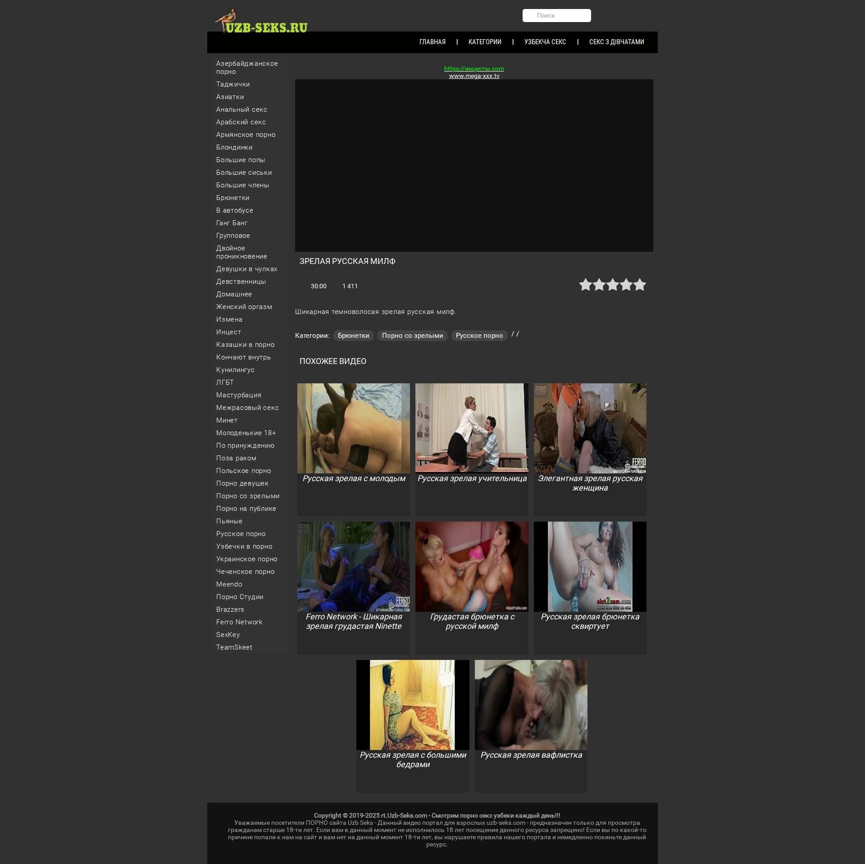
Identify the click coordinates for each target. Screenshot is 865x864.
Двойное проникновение (242, 252)
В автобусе (235, 210)
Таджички (233, 84)
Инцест (228, 332)
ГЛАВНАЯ (432, 42)
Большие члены (242, 185)
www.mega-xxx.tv (474, 75)
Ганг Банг (232, 223)
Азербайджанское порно (247, 67)
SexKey (228, 635)
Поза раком (236, 458)
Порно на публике (246, 509)
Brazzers (230, 609)
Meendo (229, 584)
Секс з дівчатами (616, 42)
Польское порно (243, 471)
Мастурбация (238, 395)
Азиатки (230, 97)
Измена (229, 319)
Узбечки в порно (244, 546)
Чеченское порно (245, 572)
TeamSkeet (234, 647)
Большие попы (240, 160)
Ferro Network (239, 622)
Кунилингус (235, 370)
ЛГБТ (225, 382)
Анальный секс (242, 109)
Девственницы (241, 281)
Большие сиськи (244, 172)
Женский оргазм (244, 307)
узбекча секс (545, 42)
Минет (227, 420)
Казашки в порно (245, 345)
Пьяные (229, 521)
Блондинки (234, 147)
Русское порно (241, 534)
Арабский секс (241, 122)
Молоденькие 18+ (246, 433)
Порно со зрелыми (248, 496)
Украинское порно (247, 559)
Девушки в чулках (247, 269)
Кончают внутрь (243, 357)
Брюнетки (233, 198)
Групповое (233, 236)
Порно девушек (242, 483)
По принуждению (245, 445)
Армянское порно (245, 135)
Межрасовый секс (247, 408)
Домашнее (234, 294)
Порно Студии (240, 597)
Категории (485, 42)
